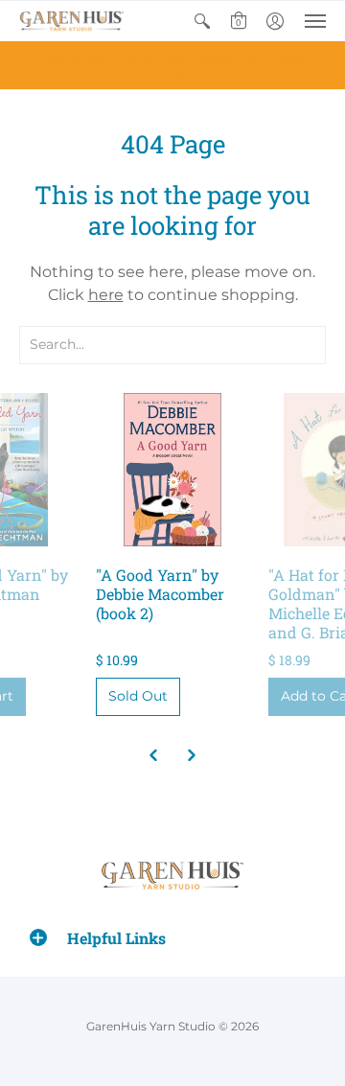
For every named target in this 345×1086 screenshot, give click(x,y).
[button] (202, 21)
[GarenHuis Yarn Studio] (72, 21)
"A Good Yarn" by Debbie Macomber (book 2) (160, 594)
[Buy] (172, 469)
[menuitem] (202, 21)
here (106, 295)
